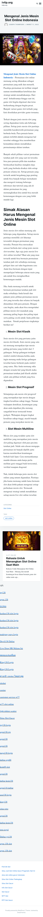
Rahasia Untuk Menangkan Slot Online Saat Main (21, 561)
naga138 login (6, 752)
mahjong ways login (9, 634)
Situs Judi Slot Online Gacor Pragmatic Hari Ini (18, 871)
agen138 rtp (5, 732)
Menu (40, 3)
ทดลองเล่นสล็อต (8, 655)
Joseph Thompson (16, 24)
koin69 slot (5, 766)
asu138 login (5, 794)
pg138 (3, 592)
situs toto (4, 808)
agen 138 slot (6, 843)
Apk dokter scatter (8, 711)
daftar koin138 (6, 780)
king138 (3, 801)
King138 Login (7, 662)
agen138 (3, 738)
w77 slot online (7, 704)
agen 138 (4, 599)
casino (3, 690)
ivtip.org (7, 2)
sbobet (3, 683)
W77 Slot (5, 896)
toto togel (4, 829)
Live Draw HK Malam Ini (11, 648)
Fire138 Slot (6, 867)
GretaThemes (21, 912)
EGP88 (3, 606)
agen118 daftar (6, 787)
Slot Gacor (5, 892)
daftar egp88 (5, 759)
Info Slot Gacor (7, 888)
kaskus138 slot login (9, 613)
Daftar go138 (6, 836)
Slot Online (7, 508)
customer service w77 (10, 697)
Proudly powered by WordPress (15, 910)
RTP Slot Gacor (7, 900)
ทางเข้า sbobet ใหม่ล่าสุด (11, 676)
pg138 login (5, 725)
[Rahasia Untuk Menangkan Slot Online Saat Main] (21, 541)
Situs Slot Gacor (7, 718)
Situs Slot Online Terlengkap (12, 879)
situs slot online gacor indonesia (13, 875)
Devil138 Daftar (7, 641)
